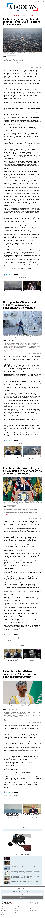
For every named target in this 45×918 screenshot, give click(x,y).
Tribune (16, 908)
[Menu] (1, 1)
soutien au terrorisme (23, 638)
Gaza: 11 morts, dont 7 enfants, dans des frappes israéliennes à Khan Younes (32, 291)
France (2, 908)
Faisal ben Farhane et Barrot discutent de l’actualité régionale (24, 881)
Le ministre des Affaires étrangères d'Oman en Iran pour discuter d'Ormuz (19, 674)
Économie (3, 912)
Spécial (38, 649)
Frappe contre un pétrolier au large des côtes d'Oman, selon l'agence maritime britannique (13, 814)
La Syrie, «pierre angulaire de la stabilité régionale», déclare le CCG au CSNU (20, 15)
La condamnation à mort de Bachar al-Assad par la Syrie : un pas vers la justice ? (32, 659)
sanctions (36, 638)
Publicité (31, 908)
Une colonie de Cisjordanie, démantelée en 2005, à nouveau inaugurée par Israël (32, 457)
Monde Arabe (3, 906)
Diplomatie (23, 795)
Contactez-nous (32, 906)
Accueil (4, 15)
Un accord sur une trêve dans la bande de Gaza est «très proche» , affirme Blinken (12, 291)
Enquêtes (17, 906)
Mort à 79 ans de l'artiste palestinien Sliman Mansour (22, 862)
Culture (2, 914)
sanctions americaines (8, 640)
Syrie (10, 638)
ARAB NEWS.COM (8, 1)
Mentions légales (33, 910)
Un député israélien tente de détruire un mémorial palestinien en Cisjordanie (20, 305)
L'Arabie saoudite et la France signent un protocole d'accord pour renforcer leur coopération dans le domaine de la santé (25, 877)
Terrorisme (16, 638)
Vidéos (16, 912)
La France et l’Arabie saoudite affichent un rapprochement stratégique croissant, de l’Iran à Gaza (23, 858)
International (4, 910)
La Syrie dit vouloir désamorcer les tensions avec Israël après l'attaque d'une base (13, 457)
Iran (10, 795)
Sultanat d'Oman (16, 795)
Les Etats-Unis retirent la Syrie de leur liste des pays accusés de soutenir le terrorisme (22, 471)
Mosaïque (17, 910)
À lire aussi (22, 277)
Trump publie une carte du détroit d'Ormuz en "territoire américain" (32, 814)
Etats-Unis (30, 638)
